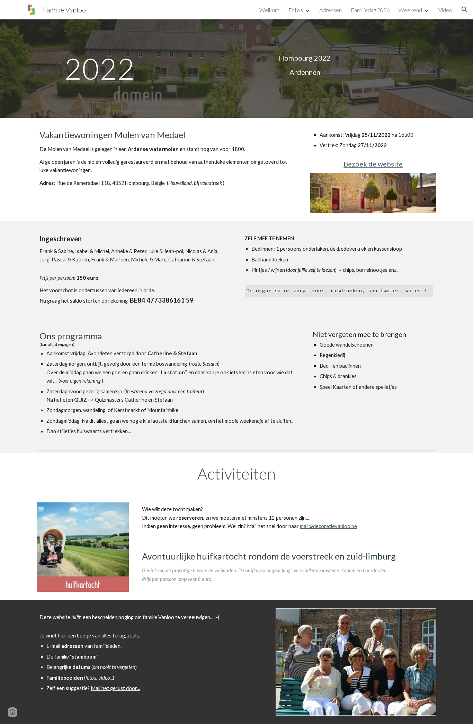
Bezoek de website (373, 164)
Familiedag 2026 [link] (370, 10)
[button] (464, 9)
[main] (100, 68)
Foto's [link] (295, 10)
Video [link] (445, 10)
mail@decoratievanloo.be (328, 526)
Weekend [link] (410, 10)
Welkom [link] (269, 10)
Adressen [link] (330, 10)
